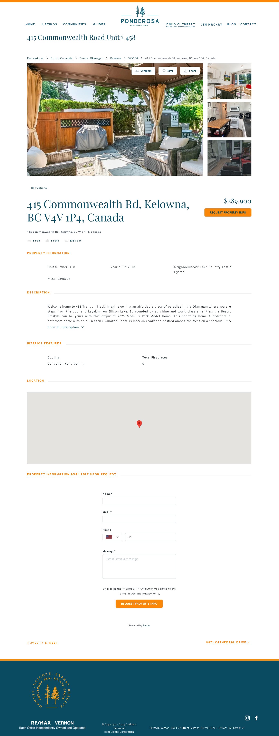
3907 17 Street (44, 643)
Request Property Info (228, 212)
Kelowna (115, 58)
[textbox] (112, 537)
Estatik (146, 625)
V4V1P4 (133, 58)
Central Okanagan (91, 58)
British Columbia (62, 58)
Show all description (63, 327)
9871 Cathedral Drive (226, 642)
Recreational (35, 58)
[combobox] (112, 537)
